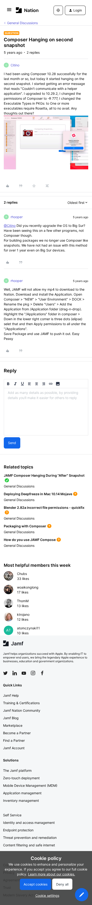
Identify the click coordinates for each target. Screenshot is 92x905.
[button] (9, 11)
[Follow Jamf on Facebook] (42, 673)
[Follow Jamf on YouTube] (23, 673)
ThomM (23, 601)
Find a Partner (14, 740)
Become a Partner (17, 733)
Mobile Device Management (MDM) (30, 785)
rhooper (17, 217)
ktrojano (23, 614)
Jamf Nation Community (21, 710)
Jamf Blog (11, 718)
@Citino (10, 226)
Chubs (22, 574)
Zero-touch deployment (21, 778)
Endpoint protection (18, 830)
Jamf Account (14, 748)
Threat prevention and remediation (30, 838)
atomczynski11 (28, 628)
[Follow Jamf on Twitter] (5, 673)
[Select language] (58, 10)
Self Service (12, 815)
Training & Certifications (21, 703)
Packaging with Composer (25, 526)
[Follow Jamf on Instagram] (33, 673)
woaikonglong (27, 587)
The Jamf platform (17, 770)
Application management (22, 793)
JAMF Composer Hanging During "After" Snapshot (44, 475)
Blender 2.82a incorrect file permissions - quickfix (44, 508)
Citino (15, 65)
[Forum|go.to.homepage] (27, 10)
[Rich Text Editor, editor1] (46, 411)
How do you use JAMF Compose (30, 540)
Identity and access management (29, 823)
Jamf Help (11, 695)
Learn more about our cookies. (51, 874)
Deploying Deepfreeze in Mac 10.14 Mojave (38, 494)
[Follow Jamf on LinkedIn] (14, 673)
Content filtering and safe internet (29, 845)
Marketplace (12, 725)
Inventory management (21, 800)
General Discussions (22, 23)
